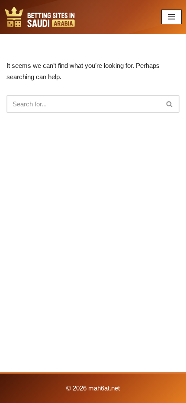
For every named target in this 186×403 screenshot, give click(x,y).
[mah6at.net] (39, 17)
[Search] (170, 104)
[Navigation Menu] (171, 17)
